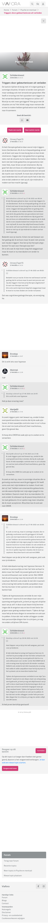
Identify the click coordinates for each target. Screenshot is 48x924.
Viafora (5, 886)
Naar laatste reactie (32, 130)
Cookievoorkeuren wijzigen (13, 918)
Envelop (14, 354)
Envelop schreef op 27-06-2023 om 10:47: (22, 394)
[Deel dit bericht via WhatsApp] (22, 120)
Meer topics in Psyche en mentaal (18, 870)
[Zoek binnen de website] (32, 3)
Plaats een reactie (14, 130)
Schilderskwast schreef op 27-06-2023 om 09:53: (25, 270)
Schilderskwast (17, 75)
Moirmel (14, 370)
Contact (5, 903)
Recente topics (10, 865)
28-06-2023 (13, 519)
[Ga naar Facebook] (38, 886)
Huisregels (6, 909)
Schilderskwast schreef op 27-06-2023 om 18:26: (25, 524)
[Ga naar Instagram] (43, 886)
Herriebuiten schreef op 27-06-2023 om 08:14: (24, 198)
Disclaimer (6, 912)
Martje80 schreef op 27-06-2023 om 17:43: (22, 454)
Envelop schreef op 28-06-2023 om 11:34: (22, 638)
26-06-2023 (13, 78)
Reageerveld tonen (10, 768)
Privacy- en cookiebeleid (12, 915)
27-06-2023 (13, 142)
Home (6, 10)
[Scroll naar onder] (43, 20)
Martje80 (14, 409)
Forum (14, 10)
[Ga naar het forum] (37, 3)
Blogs (4, 900)
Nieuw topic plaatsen (13, 875)
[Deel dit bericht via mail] (27, 120)
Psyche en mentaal (28, 10)
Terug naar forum (11, 860)
